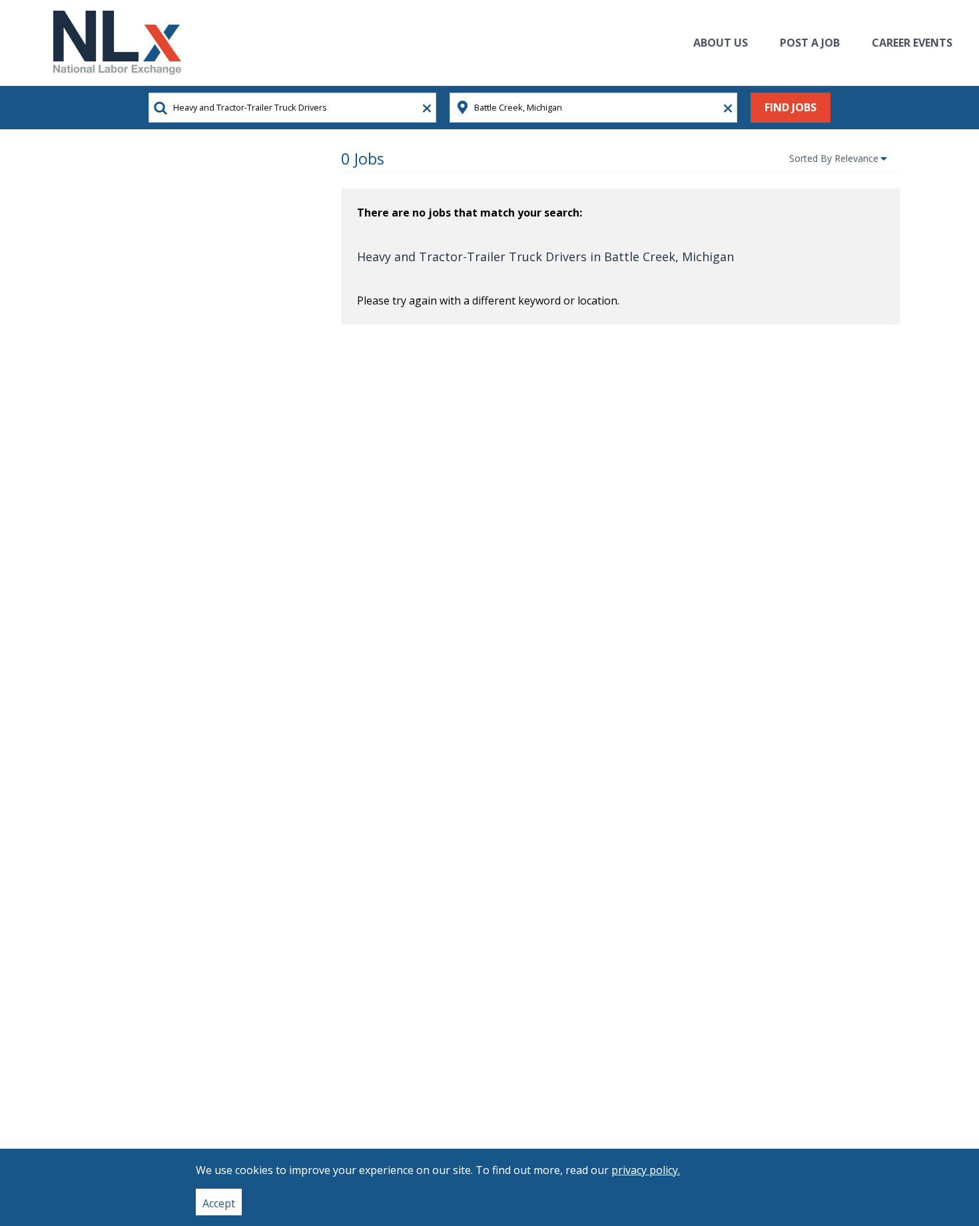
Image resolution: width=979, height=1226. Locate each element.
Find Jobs (790, 107)
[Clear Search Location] (724, 109)
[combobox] (292, 108)
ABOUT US (720, 42)
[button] (839, 158)
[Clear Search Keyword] (423, 109)
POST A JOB (810, 42)
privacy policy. (645, 1170)
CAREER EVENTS (912, 42)
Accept (218, 1203)
